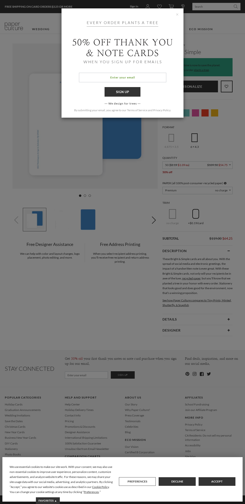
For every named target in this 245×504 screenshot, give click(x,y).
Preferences (137, 481)
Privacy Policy (161, 110)
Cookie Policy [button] (100, 487)
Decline (177, 481)
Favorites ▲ (48, 500)
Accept (217, 481)
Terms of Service (137, 110)
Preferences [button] (91, 492)
